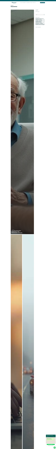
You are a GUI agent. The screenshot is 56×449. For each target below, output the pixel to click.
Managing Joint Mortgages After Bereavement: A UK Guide (40, 23)
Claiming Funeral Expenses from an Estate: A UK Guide (40, 20)
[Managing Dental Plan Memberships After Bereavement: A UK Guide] (22, 122)
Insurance (13, 229)
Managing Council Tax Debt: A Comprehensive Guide (40, 18)
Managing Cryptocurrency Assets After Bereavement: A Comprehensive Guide (40, 21)
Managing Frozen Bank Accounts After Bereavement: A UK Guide (40, 24)
